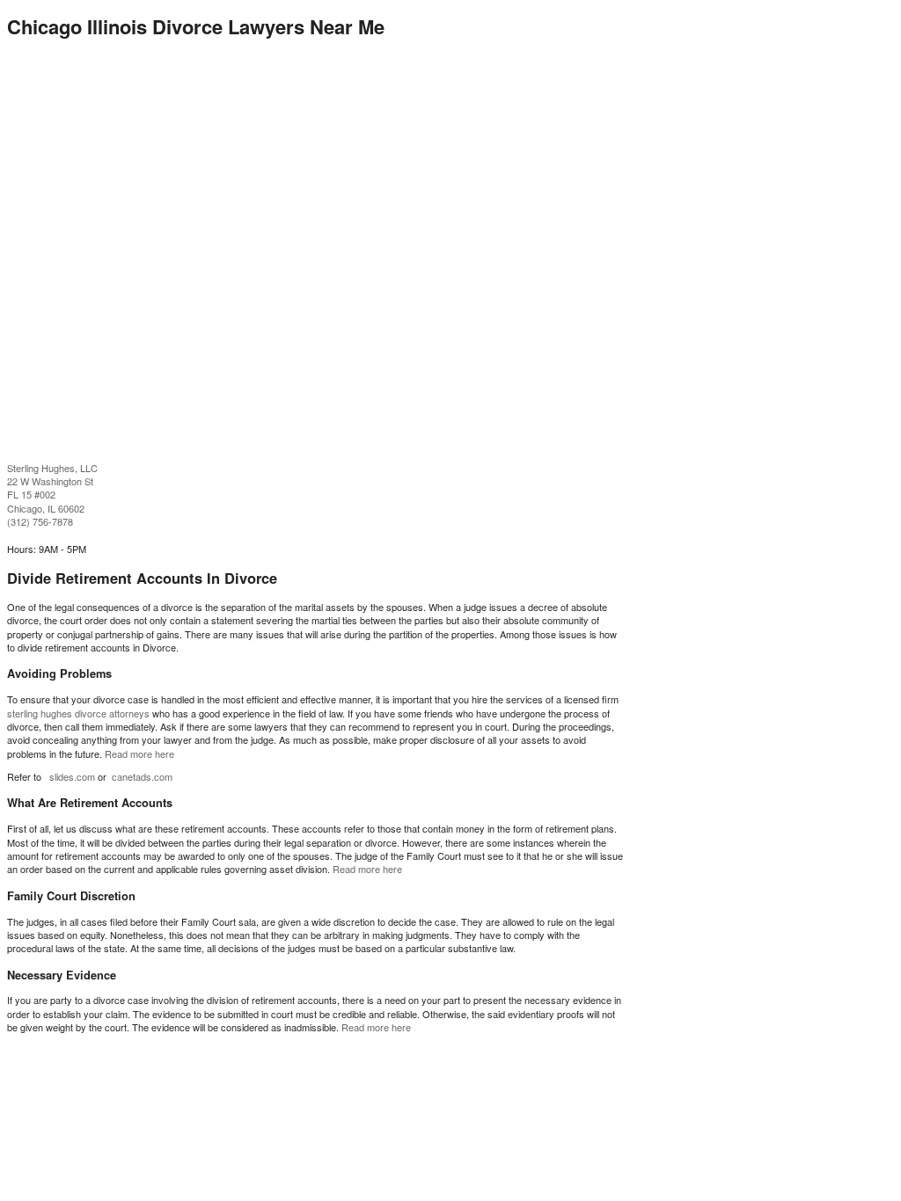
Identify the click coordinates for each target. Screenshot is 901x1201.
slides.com (72, 776)
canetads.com (142, 776)
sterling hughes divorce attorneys (78, 713)
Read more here (139, 753)
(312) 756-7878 (40, 521)
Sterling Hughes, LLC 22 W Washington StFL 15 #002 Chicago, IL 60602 (52, 488)
